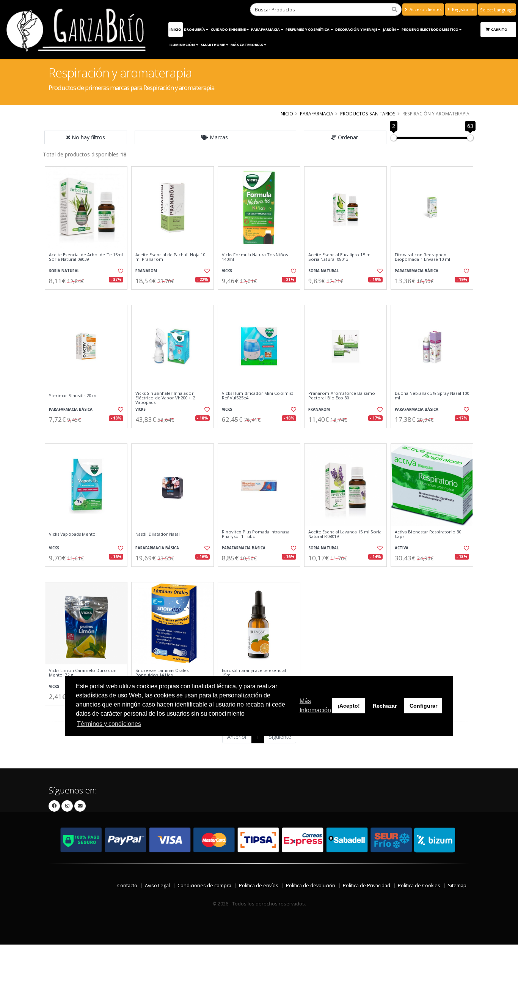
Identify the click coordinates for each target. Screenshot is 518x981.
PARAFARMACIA (265, 29)
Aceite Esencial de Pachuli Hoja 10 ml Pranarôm (170, 257)
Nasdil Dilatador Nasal (157, 534)
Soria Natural (64, 270)
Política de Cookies (419, 885)
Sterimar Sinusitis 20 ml (73, 395)
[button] (215, 137)
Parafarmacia (316, 113)
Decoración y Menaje (356, 29)
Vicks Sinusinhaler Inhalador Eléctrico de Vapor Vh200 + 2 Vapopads (165, 398)
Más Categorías (247, 44)
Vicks (227, 270)
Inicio (175, 29)
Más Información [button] (315, 705)
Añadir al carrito (89, 296)
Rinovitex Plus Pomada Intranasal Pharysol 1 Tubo (256, 534)
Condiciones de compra (204, 885)
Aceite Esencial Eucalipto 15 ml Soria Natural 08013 (340, 257)
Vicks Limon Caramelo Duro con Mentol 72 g (82, 673)
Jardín (389, 29)
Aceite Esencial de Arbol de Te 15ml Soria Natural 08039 (86, 257)
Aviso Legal (157, 885)
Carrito (499, 29)
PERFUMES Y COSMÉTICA (308, 29)
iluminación (182, 44)
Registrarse (463, 9)
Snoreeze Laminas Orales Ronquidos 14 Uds (161, 673)
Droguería (194, 29)
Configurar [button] (423, 706)
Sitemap (457, 885)
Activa (401, 548)
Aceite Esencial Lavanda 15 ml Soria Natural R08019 (344, 534)
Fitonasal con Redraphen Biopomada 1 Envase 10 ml (422, 257)
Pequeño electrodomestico (430, 29)
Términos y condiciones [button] (109, 724)
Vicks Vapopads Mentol (73, 534)
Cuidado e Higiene (228, 29)
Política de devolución (310, 885)
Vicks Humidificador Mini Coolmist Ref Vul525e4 (257, 396)
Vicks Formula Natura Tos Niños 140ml (255, 257)
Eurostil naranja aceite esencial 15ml (254, 673)
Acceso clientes (424, 9)
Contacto (127, 885)
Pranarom (146, 270)
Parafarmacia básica (416, 270)
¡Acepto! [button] (348, 706)
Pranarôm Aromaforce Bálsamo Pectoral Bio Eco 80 (341, 396)
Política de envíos (258, 885)
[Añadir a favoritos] (119, 271)
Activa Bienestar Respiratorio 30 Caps (428, 534)
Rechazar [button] (385, 706)
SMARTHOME (213, 44)
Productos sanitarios (368, 113)
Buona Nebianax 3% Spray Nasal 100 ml (432, 396)
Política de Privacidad (366, 885)
